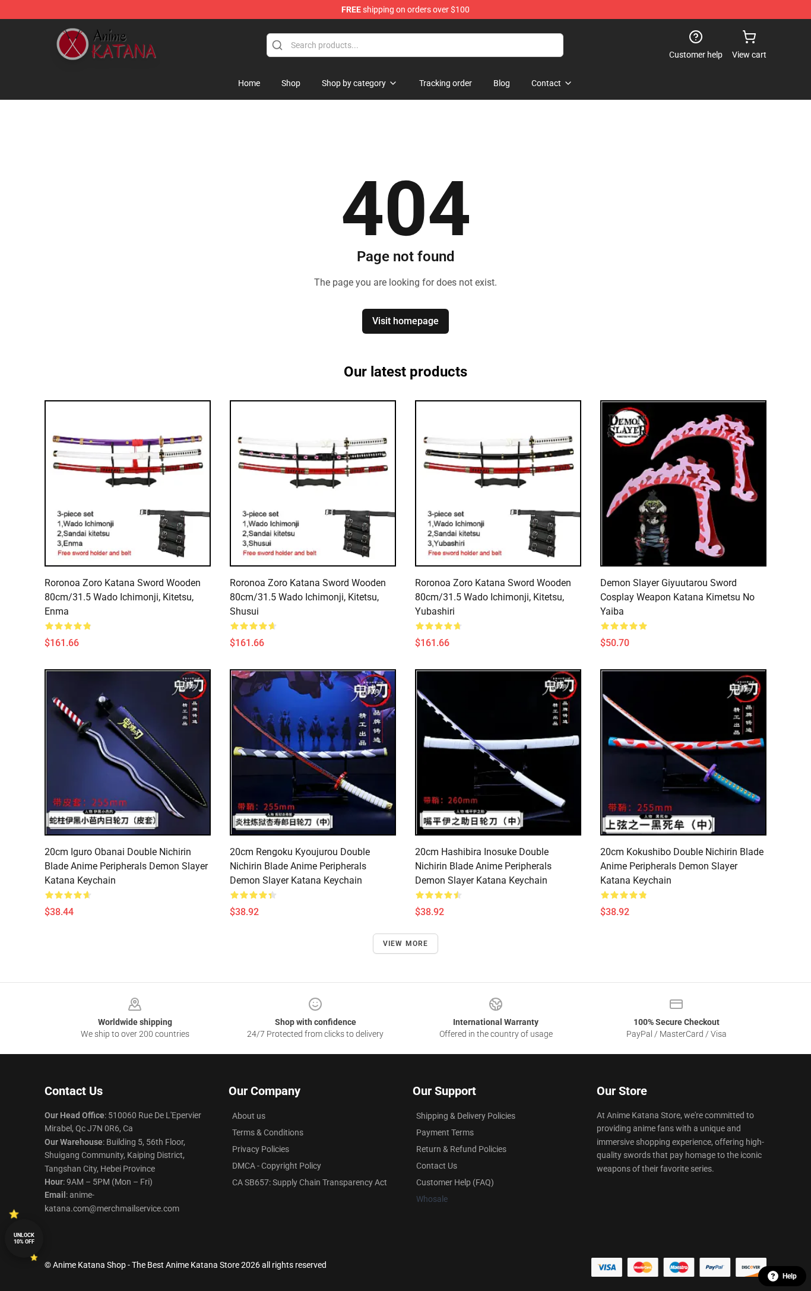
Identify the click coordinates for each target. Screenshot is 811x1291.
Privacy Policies (260, 1149)
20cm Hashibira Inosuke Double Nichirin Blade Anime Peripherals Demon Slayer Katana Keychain (483, 866)
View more (406, 943)
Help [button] (790, 1276)
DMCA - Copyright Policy (276, 1165)
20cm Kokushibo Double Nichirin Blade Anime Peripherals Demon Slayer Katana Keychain (682, 866)
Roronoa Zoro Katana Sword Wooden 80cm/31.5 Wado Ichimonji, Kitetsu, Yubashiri (493, 597)
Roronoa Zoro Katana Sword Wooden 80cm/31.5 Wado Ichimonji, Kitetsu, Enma (123, 597)
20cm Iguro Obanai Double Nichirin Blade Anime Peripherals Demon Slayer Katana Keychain (126, 866)
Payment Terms (445, 1132)
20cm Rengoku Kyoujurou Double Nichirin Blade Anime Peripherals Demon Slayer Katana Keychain (300, 866)
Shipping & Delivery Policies (465, 1116)
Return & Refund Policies (461, 1149)
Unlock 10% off (24, 1238)
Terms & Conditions (267, 1132)
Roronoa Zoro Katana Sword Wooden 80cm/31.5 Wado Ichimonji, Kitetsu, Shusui (308, 597)
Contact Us (436, 1165)
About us (248, 1116)
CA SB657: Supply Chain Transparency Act (309, 1182)
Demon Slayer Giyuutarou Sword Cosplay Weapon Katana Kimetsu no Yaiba (677, 597)
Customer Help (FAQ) (455, 1182)
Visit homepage (405, 321)
